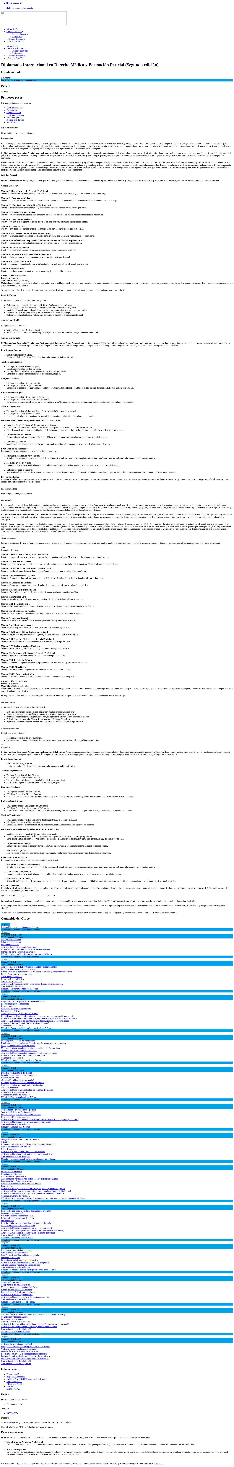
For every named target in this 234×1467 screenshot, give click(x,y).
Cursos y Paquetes (20, 34)
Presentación (11, 110)
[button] (117, 487)
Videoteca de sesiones (15, 39)
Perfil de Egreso (13, 117)
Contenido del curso (15, 115)
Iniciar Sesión (12, 29)
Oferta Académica (14, 31)
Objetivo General (13, 112)
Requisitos (10, 122)
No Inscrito (6, 78)
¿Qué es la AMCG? (14, 41)
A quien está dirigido (15, 120)
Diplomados (17, 36)
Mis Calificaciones (14, 108)
